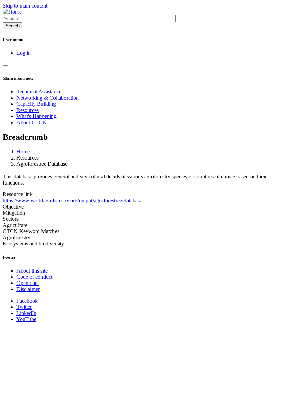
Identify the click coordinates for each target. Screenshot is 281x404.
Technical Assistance (38, 91)
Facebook (27, 301)
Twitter (24, 307)
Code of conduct (34, 277)
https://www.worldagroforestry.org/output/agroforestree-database (72, 200)
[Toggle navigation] (5, 66)
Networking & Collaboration (47, 98)
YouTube (26, 319)
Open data (27, 283)
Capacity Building (36, 104)
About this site (32, 271)
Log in (23, 53)
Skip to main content (25, 6)
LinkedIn (26, 313)
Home (23, 151)
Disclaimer (28, 289)
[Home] (12, 12)
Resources (27, 110)
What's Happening (36, 116)
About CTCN (31, 122)
